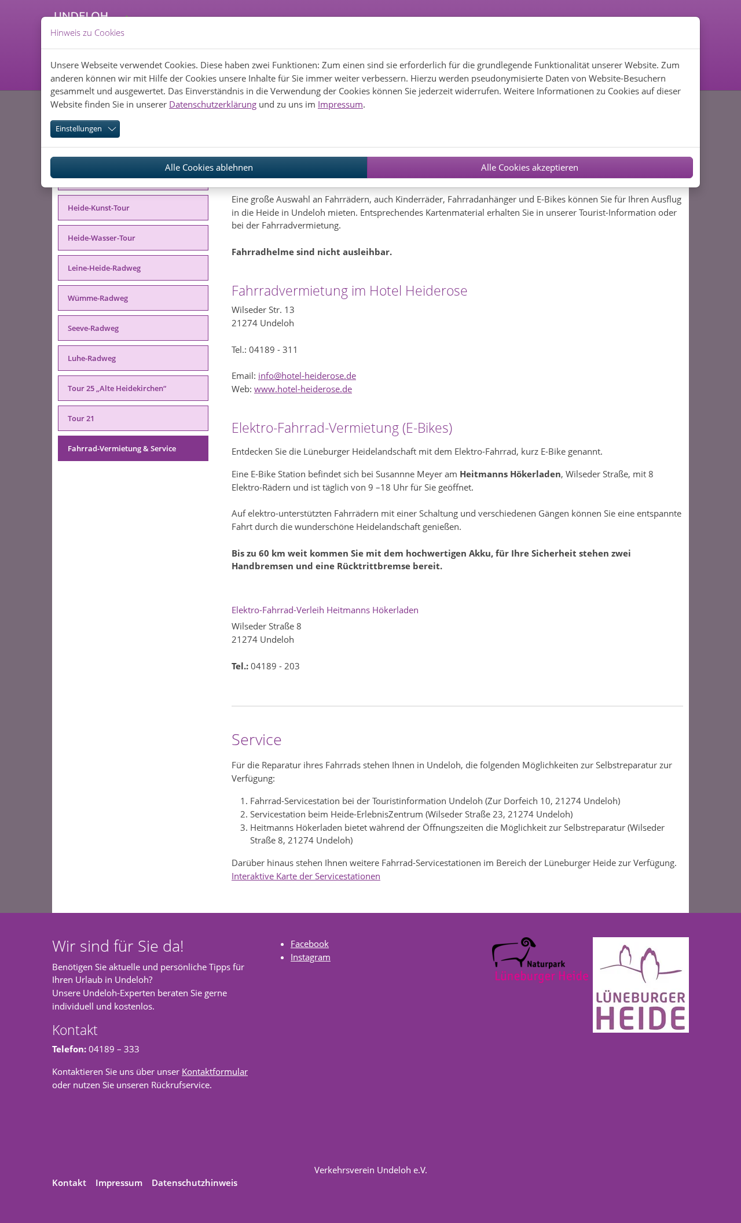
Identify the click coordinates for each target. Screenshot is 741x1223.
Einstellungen (79, 128)
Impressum (340, 104)
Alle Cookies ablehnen (209, 167)
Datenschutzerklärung (212, 104)
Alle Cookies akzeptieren (529, 167)
